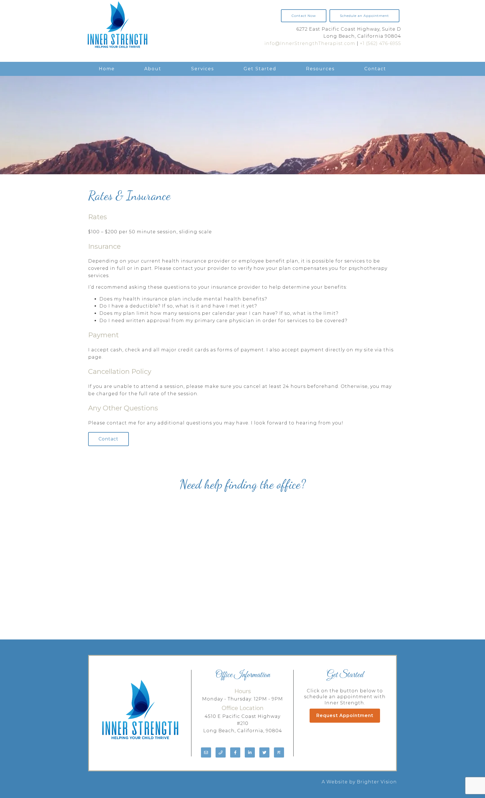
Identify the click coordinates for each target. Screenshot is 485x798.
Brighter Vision (377, 782)
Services (202, 68)
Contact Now (303, 15)
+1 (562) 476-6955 (380, 43)
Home (107, 68)
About (152, 68)
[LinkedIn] (250, 752)
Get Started (260, 68)
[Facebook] (235, 752)
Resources (320, 68)
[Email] (206, 752)
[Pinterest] (279, 752)
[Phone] (221, 752)
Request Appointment (344, 715)
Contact (375, 68)
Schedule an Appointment (364, 15)
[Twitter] (264, 752)
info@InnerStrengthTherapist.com (309, 43)
